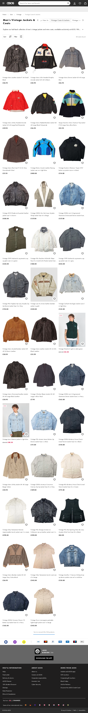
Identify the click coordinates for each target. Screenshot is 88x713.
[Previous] (37, 20)
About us (34, 672)
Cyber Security (36, 684)
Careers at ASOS (37, 675)
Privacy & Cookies (66, 710)
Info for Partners (65, 684)
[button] (25, 705)
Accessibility (82, 710)
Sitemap (5, 688)
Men (11, 14)
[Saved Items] (80, 3)
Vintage (19, 14)
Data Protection (7, 691)
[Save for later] (26, 72)
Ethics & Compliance (9, 694)
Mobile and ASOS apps (68, 672)
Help (4, 672)
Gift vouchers (65, 675)
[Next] (82, 20)
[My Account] (74, 3)
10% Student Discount (9, 684)
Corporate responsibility (39, 678)
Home (4, 14)
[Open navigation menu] (3, 3)
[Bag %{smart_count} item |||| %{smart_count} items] (85, 3)
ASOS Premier (7, 681)
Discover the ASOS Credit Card (70, 688)
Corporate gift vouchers (68, 678)
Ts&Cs (75, 710)
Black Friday (64, 681)
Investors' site (36, 681)
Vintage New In (42, 20)
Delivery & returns (8, 678)
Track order (6, 675)
